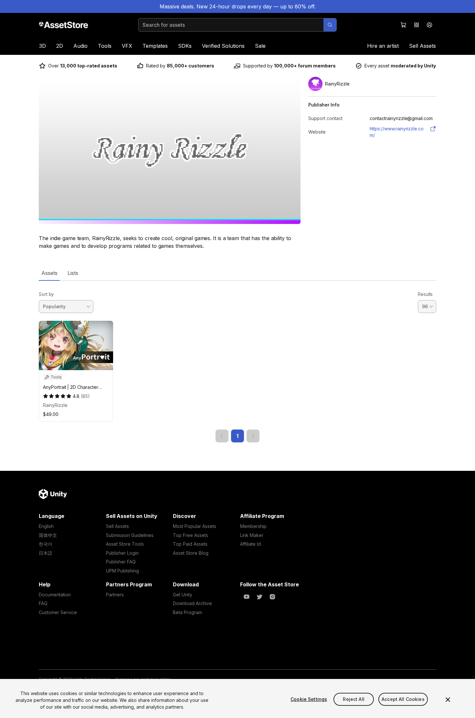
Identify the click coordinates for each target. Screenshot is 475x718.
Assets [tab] (49, 273)
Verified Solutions (223, 46)
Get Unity (182, 594)
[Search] (329, 24)
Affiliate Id (250, 544)
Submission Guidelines (129, 535)
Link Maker (251, 535)
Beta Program (187, 612)
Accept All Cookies (403, 699)
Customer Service (58, 612)
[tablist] (237, 273)
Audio (80, 46)
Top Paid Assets (190, 544)
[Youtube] (246, 596)
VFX (127, 46)
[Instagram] (272, 596)
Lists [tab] (73, 273)
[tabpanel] (237, 361)
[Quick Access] (416, 24)
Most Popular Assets (194, 526)
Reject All (353, 699)
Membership (253, 526)
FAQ (43, 603)
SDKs (185, 46)
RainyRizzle (55, 405)
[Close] (448, 700)
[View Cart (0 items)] (403, 24)
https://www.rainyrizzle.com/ (397, 132)
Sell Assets (422, 46)
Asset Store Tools (125, 544)
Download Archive (192, 603)
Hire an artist (383, 46)
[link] (222, 436)
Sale (260, 46)
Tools (104, 46)
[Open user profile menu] (429, 24)
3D (42, 46)
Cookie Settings (308, 699)
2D (59, 46)
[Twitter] (259, 596)
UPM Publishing (122, 570)
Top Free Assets (190, 535)
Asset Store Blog (190, 553)
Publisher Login (122, 553)
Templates (155, 46)
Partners (115, 594)
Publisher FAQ (121, 561)
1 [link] (237, 436)
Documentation (55, 594)
